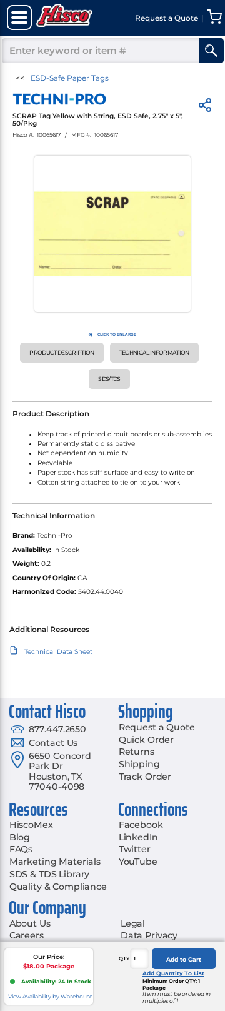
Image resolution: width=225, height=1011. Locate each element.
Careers (26, 935)
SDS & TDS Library (49, 874)
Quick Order (146, 740)
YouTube (138, 862)
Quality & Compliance (58, 887)
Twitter (135, 849)
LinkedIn (138, 837)
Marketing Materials (55, 862)
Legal (133, 923)
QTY (124, 958)
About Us (30, 923)
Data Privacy (149, 935)
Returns (136, 752)
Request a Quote (157, 727)
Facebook (141, 825)
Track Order (145, 777)
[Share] (205, 107)
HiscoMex (31, 825)
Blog (19, 837)
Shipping (139, 764)
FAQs (20, 849)
